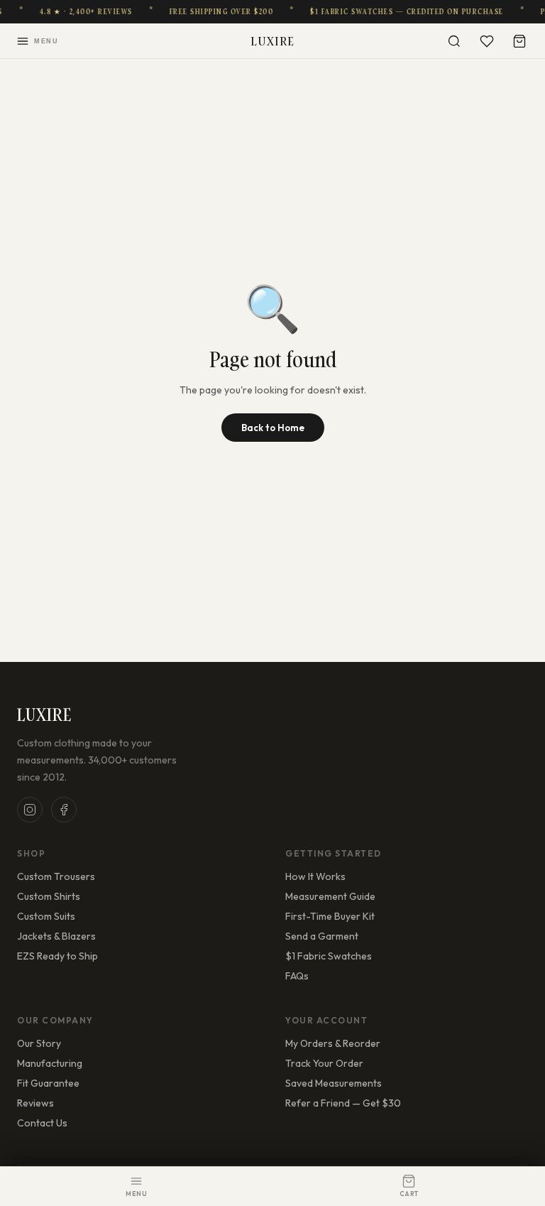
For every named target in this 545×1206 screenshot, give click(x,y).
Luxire (273, 41)
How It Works (315, 876)
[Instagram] (30, 809)
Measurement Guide (330, 896)
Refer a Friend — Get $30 (343, 1103)
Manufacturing (49, 1063)
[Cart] (519, 41)
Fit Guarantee (48, 1083)
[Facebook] (64, 809)
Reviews (35, 1103)
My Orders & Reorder (332, 1043)
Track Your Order (324, 1063)
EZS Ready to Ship (57, 956)
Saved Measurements (333, 1083)
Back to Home (272, 427)
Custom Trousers (56, 876)
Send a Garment (321, 936)
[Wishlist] (486, 41)
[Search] (454, 41)
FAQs (297, 975)
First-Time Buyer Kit (330, 916)
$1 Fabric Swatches (328, 956)
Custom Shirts (48, 896)
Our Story (39, 1043)
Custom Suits (46, 916)
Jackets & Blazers (56, 936)
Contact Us (42, 1123)
